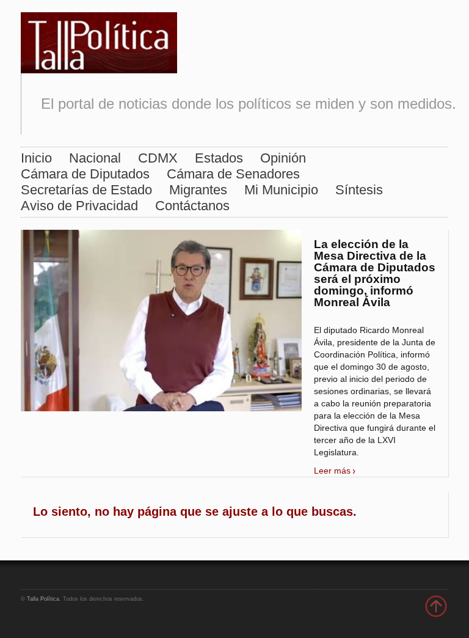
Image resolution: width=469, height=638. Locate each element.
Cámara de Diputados (85, 174)
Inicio (36, 158)
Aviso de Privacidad (79, 205)
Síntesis (359, 189)
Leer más (332, 470)
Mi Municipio (281, 189)
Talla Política (43, 599)
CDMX (158, 158)
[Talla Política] (99, 40)
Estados (219, 158)
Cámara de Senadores (233, 174)
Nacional (95, 158)
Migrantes (198, 189)
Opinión (283, 158)
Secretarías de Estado (86, 189)
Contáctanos (192, 205)
